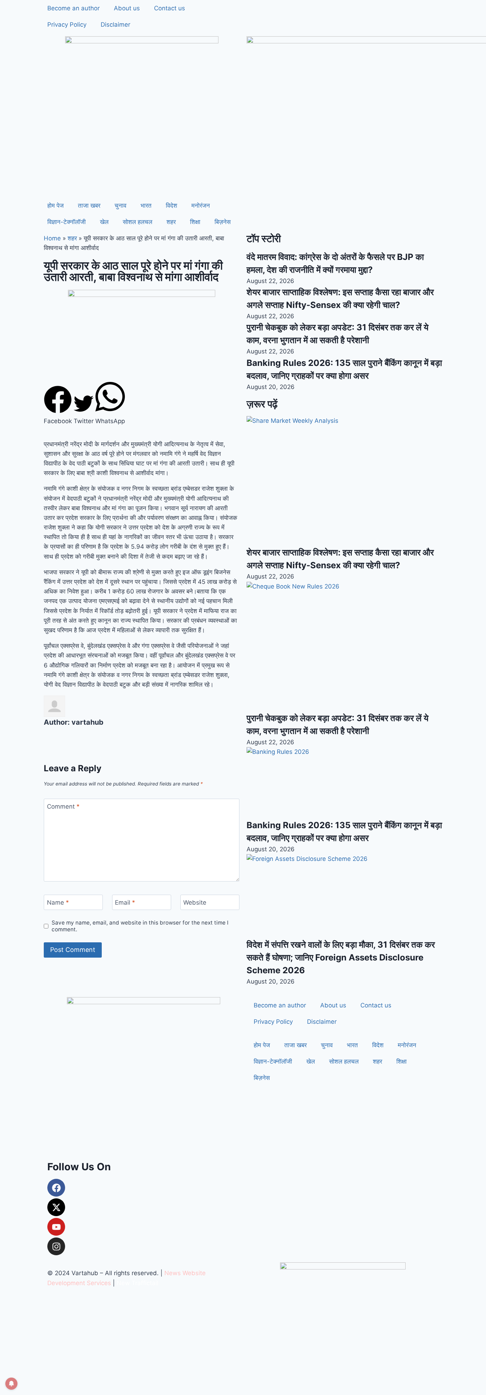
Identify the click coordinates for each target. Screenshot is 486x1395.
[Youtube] (56, 1227)
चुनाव (120, 205)
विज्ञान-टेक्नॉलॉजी (66, 221)
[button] (58, 405)
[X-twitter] (56, 1207)
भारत (146, 205)
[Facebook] (56, 1188)
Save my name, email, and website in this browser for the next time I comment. (140, 926)
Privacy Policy (66, 24)
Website (194, 902)
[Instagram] (56, 1246)
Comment (63, 806)
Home (52, 238)
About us (127, 8)
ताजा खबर (89, 205)
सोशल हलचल (137, 221)
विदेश (171, 205)
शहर (171, 221)
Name (58, 902)
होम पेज (55, 205)
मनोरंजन (200, 205)
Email (125, 902)
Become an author (73, 8)
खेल (104, 221)
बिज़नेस (223, 221)
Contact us (169, 8)
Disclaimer (115, 24)
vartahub (88, 722)
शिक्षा (195, 221)
